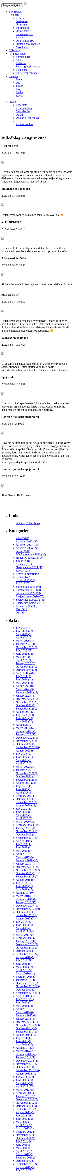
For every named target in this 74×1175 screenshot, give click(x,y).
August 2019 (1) (25, 840)
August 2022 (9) (25, 750)
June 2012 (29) (24, 1118)
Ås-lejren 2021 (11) (27, 544)
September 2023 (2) (27, 708)
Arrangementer (17, 53)
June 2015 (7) (23, 1002)
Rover (19, 95)
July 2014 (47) (24, 1038)
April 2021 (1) (24, 792)
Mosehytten (22, 47)
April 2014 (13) (25, 1047)
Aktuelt (20, 60)
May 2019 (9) (23, 850)
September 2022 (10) (28, 747)
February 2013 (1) (26, 1092)
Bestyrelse (21, 21)
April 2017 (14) (25, 931)
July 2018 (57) (24, 882)
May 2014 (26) (24, 1044)
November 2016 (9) (27, 947)
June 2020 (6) (23, 811)
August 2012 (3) (25, 1112)
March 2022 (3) (25, 766)
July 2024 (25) (24, 676)
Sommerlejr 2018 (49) (28, 586)
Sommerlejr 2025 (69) (28, 593)
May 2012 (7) (23, 1121)
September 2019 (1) (27, 837)
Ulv (18, 82)
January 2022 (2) (25, 769)
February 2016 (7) (26, 976)
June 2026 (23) (24, 631)
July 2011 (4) (23, 1141)
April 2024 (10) (25, 685)
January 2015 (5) (25, 1018)
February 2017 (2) (26, 937)
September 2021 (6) (27, 779)
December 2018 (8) (27, 866)
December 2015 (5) (27, 983)
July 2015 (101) (25, 999)
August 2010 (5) (25, 1167)
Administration (24, 124)
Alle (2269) (22, 538)
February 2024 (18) (27, 692)
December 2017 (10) (27, 905)
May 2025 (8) (23, 656)
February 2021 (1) (26, 795)
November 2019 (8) (27, 831)
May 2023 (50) (24, 721)
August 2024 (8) (25, 673)
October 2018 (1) (25, 873)
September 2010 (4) (27, 1163)
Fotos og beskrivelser (28, 66)
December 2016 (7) (27, 944)
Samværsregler (24, 34)
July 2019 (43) (24, 844)
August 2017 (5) (25, 918)
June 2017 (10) (24, 924)
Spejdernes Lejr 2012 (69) (30, 599)
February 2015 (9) (26, 1015)
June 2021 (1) (23, 789)
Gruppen (14, 14)
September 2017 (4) (27, 915)
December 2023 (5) (27, 698)
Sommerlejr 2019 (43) (28, 589)
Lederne (20, 18)
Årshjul (20, 37)
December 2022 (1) (27, 737)
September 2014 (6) (27, 1031)
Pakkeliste (21, 69)
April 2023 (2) (24, 724)
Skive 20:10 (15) (25, 580)
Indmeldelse (22, 27)
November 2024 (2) (27, 666)
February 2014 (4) (26, 1054)
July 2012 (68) (24, 1115)
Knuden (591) (24, 564)
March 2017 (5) (25, 934)
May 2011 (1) (23, 1147)
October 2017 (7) (25, 912)
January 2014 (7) (25, 1057)
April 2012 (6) (24, 1125)
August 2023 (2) (25, 711)
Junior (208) (23, 560)
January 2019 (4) (25, 863)
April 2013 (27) (25, 1086)
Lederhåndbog (24, 108)
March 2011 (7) (24, 1154)
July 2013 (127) (25, 1076)
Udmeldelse (22, 30)
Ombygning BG (25, 40)
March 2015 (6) (25, 1012)
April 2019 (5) (24, 853)
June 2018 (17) (24, 886)
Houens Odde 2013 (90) (29, 557)
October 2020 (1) (25, 799)
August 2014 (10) (26, 1034)
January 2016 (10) (26, 979)
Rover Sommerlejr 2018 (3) (31, 573)
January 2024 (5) (25, 695)
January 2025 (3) (25, 663)
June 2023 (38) (24, 718)
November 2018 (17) (28, 870)
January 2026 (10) (26, 643)
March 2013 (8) (25, 1089)
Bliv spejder (15, 11)
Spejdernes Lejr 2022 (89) (30, 602)
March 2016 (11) (25, 973)
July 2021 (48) (24, 786)
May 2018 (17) (24, 889)
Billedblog (14, 50)
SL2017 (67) (23, 583)
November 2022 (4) (27, 740)
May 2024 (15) (24, 682)
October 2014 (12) (26, 1028)
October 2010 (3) (25, 1160)
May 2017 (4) (23, 928)
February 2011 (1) (26, 1157)
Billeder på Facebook (28, 523)
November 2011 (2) (27, 1134)
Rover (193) (23, 570)
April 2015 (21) (25, 1008)
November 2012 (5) (27, 1102)
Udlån (19, 114)
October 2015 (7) (25, 989)
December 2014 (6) (27, 1021)
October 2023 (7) (25, 705)
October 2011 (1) (25, 1138)
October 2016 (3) (25, 950)
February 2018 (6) (26, 899)
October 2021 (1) (25, 776)
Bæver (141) (23, 551)
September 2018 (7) (27, 876)
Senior (19, 92)
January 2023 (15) (26, 734)
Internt (12, 101)
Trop (18, 89)
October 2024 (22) (26, 669)
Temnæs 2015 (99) (26, 606)
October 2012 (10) (26, 1105)
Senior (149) (23, 577)
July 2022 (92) (24, 753)
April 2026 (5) (24, 637)
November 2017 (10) (28, 908)
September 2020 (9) (27, 802)
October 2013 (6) (25, 1067)
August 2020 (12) (26, 805)
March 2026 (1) (25, 640)
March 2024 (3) (25, 689)
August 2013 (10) (26, 1073)
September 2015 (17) (28, 992)
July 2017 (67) (24, 921)
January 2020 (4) (25, 828)
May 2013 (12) (24, 1083)
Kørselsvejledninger (27, 72)
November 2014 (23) (28, 1025)
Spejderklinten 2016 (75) (30, 596)
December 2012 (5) (27, 1099)
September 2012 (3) (27, 1109)
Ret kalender (23, 111)
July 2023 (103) (25, 715)
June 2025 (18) (24, 653)
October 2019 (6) (25, 834)
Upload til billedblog (27, 117)
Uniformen (22, 24)
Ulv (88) (21, 612)
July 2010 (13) (24, 1170)
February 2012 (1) (26, 1131)
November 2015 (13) (28, 986)
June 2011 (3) (23, 1144)
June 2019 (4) (23, 847)
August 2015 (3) (25, 996)
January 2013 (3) (25, 1096)
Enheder (13, 76)
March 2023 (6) (25, 727)
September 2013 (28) (28, 1070)
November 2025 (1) (27, 647)
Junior (19, 85)
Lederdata (21, 104)
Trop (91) (21, 609)
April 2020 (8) (24, 818)
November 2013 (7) (27, 1063)
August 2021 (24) (26, 782)
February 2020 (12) (27, 824)
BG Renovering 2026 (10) (31, 554)
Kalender (21, 63)
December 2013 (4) (27, 1060)
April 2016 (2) (24, 970)
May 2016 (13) (24, 966)
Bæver (19, 79)
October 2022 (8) (25, 744)
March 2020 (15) (25, 821)
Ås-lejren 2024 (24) (27, 547)
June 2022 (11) (24, 757)
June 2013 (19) (24, 1080)
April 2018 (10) (25, 892)
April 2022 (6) (24, 763)
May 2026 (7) (23, 634)
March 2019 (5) (25, 857)
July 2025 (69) (24, 650)
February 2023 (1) (26, 731)
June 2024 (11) (24, 679)
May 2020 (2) (23, 815)
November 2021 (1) (27, 773)
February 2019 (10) (27, 860)
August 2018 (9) (25, 879)
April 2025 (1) (24, 660)
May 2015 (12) (24, 1005)
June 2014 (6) (23, 1041)
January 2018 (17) (26, 902)
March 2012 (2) (25, 1128)
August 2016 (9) (25, 957)
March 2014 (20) (25, 1050)
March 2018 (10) (25, 895)
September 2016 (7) (27, 954)
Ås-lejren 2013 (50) (27, 541)
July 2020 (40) (24, 808)
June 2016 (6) (23, 963)
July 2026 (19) (24, 627)
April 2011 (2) (24, 1151)
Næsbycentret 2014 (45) (29, 567)
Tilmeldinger (23, 56)
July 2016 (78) (24, 960)
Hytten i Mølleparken (28, 43)
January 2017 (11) (26, 941)
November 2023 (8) (27, 702)
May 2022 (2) (23, 760)
